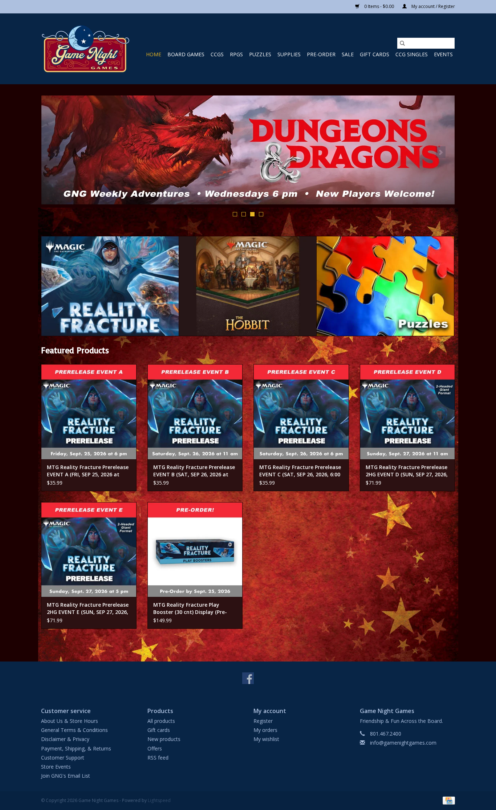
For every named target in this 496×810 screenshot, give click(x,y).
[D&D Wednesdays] (248, 149)
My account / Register (432, 6)
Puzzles (260, 54)
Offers (154, 748)
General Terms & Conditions (74, 729)
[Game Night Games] (85, 48)
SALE (348, 54)
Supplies (289, 54)
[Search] (402, 43)
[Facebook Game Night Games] (248, 678)
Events (443, 54)
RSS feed (157, 757)
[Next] (441, 152)
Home (153, 54)
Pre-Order (321, 54)
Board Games (185, 54)
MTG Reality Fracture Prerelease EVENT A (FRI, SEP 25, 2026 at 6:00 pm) (88, 471)
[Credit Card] (447, 800)
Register (263, 720)
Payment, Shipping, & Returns (76, 748)
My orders (265, 729)
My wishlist (266, 739)
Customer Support (62, 757)
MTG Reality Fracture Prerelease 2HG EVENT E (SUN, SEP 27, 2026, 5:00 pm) (88, 608)
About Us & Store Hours (69, 720)
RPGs (236, 54)
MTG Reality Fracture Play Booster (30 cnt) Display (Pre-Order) (190, 608)
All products (161, 720)
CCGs (217, 54)
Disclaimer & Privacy (65, 739)
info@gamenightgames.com (403, 742)
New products (163, 739)
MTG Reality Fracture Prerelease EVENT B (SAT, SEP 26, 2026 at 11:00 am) (194, 471)
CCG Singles (411, 54)
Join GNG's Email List (65, 775)
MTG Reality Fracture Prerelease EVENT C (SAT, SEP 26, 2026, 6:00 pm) (300, 471)
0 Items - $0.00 (379, 6)
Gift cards (374, 54)
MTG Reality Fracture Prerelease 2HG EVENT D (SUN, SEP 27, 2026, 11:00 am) (407, 471)
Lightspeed (159, 800)
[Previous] (55, 152)
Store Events (56, 766)
